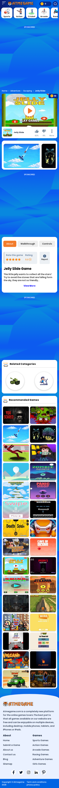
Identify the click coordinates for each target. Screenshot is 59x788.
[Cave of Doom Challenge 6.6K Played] (43, 547)
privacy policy (33, 784)
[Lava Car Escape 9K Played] (16, 678)
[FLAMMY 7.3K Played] (43, 660)
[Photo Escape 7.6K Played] (16, 603)
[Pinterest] (44, 772)
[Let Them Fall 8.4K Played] (43, 641)
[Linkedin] (37, 772)
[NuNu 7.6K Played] (16, 622)
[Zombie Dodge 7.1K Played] (43, 471)
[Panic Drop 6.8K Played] (43, 490)
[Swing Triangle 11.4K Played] (16, 584)
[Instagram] (29, 772)
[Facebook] (14, 772)
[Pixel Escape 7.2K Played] (43, 452)
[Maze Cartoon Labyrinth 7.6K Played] (43, 603)
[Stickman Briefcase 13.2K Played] (43, 584)
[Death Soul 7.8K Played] (16, 528)
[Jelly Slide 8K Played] (16, 565)
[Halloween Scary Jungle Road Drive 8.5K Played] (16, 415)
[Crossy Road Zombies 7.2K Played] (43, 415)
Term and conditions (36, 782)
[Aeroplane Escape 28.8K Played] (16, 434)
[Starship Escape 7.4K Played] (16, 547)
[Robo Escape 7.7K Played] (43, 509)
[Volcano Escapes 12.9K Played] (16, 660)
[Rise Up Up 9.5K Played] (16, 471)
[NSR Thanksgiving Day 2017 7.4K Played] (43, 678)
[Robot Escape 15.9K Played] (43, 528)
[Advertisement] (29, 58)
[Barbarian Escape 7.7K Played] (16, 490)
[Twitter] (22, 772)
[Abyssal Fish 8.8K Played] (43, 434)
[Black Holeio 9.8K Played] (16, 452)
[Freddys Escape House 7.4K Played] (43, 565)
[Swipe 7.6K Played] (16, 509)
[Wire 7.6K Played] (43, 622)
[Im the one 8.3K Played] (16, 641)
